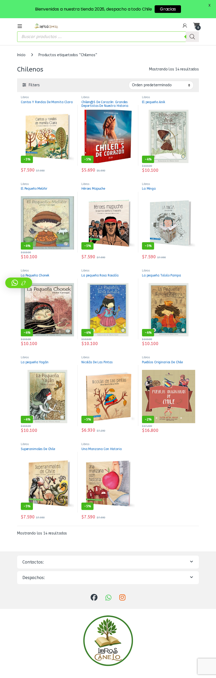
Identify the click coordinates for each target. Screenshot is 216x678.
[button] (18, 283)
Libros (25, 97)
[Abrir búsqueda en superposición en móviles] (108, 36)
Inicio (21, 55)
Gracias (168, 9)
